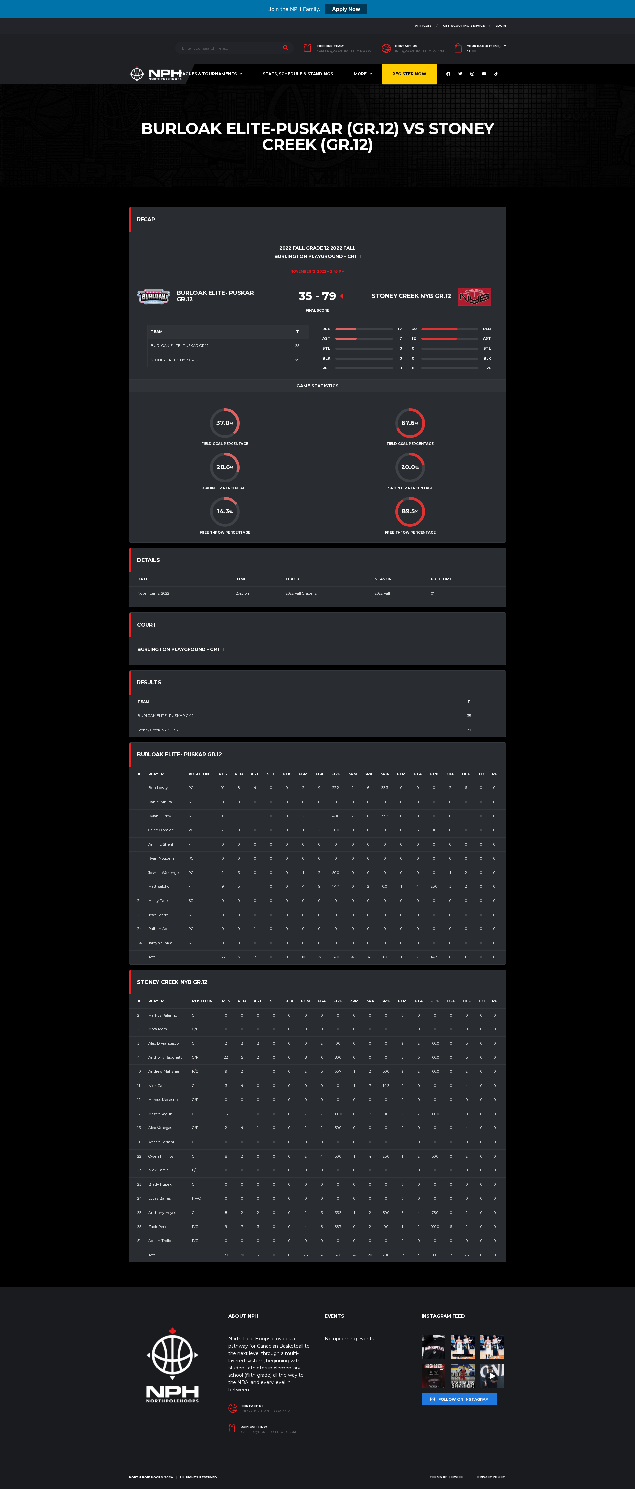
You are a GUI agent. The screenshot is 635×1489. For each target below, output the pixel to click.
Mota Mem (157, 1029)
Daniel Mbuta (160, 802)
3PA (368, 774)
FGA (319, 774)
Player (156, 774)
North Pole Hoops (146, 1477)
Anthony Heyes (162, 1212)
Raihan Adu (159, 928)
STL (271, 774)
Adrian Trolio (159, 1240)
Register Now (409, 73)
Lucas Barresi (160, 1198)
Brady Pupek (160, 1184)
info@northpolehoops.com (419, 51)
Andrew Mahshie (163, 1071)
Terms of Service (446, 1477)
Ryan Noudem (161, 858)
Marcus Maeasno (163, 1099)
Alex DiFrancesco (163, 1043)
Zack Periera (159, 1226)
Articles (423, 25)
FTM (401, 774)
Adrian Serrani (161, 1142)
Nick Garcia (158, 1170)
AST (255, 774)
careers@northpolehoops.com (344, 51)
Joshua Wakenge (163, 872)
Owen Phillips (160, 1156)
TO (481, 774)
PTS (223, 774)
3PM (352, 774)
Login (501, 25)
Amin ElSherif (160, 844)
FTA (418, 774)
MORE (360, 73)
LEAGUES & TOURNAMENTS (207, 73)
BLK (287, 774)
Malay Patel (158, 900)
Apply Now (346, 9)
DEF (466, 774)
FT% (434, 774)
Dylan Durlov (159, 816)
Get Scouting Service (464, 25)
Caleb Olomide (161, 830)
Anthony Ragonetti (165, 1057)
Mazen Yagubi (160, 1114)
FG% (335, 774)
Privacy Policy (491, 1477)
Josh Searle (158, 915)
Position (199, 774)
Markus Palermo (162, 1015)
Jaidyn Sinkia (160, 943)
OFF (450, 774)
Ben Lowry (158, 787)
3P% (384, 774)
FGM (303, 774)
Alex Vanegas (160, 1127)
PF (494, 774)
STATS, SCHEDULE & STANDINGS (298, 73)
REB (239, 774)
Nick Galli (156, 1085)
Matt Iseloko (158, 886)
